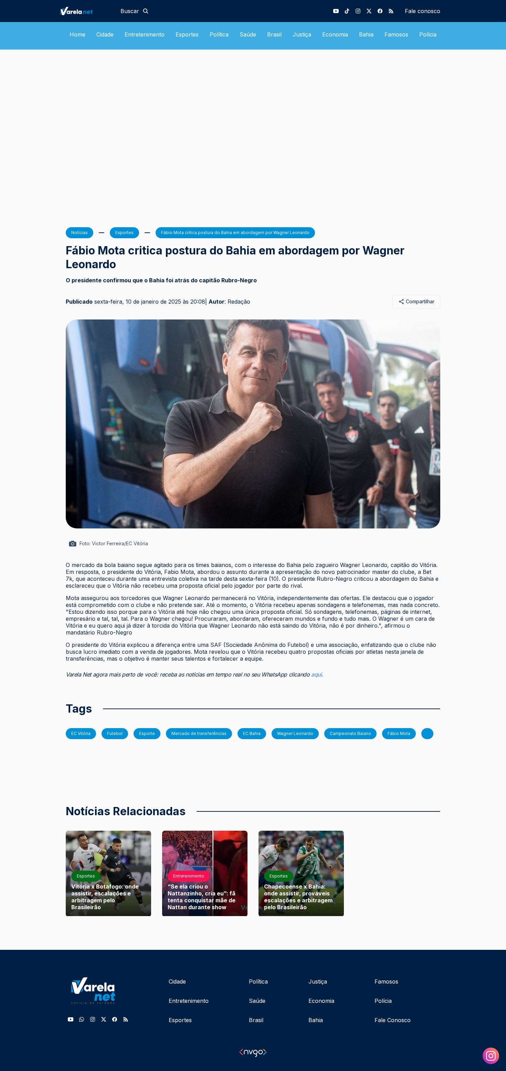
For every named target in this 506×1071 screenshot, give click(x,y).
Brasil (274, 34)
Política (219, 34)
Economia (335, 34)
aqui (316, 674)
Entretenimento (145, 34)
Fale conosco (422, 11)
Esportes (187, 34)
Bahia (366, 34)
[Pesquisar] (146, 11)
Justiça (302, 34)
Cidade (105, 34)
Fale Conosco (393, 1020)
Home (77, 34)
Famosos (396, 34)
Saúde (248, 34)
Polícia (427, 34)
